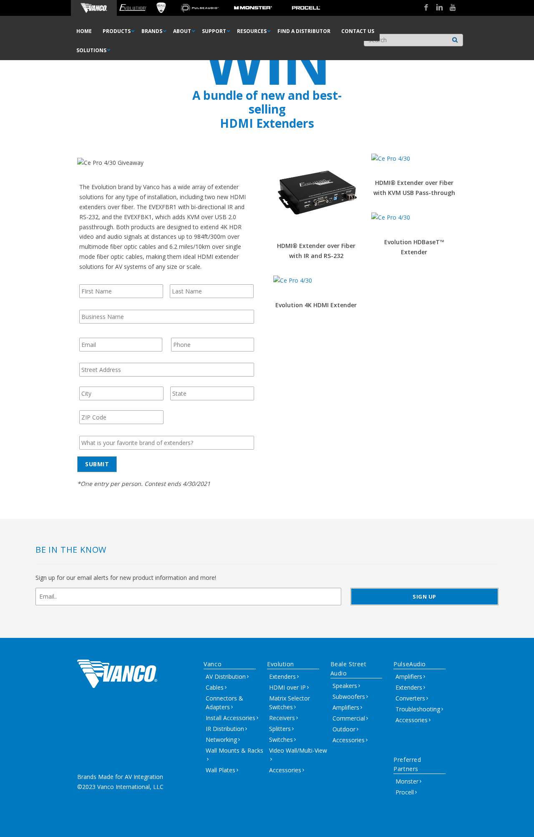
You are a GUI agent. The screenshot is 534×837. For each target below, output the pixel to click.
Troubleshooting (417, 709)
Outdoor (343, 729)
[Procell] (306, 8)
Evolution (280, 664)
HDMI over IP (287, 687)
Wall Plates (220, 770)
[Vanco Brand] (94, 8)
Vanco (213, 664)
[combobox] (413, 40)
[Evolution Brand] (133, 8)
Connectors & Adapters (224, 702)
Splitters (280, 729)
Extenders (282, 676)
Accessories (285, 770)
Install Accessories (230, 718)
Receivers (282, 718)
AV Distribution (226, 676)
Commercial (348, 718)
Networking (221, 739)
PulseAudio (409, 664)
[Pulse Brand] (199, 8)
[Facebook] (423, 8)
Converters (410, 698)
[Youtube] (449, 8)
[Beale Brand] (161, 8)
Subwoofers (348, 696)
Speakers (344, 686)
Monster (406, 781)
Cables (215, 687)
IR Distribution (225, 729)
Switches (281, 739)
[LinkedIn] (436, 8)
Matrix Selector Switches (289, 702)
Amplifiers (345, 707)
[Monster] (253, 8)
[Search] (455, 38)
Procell (404, 792)
